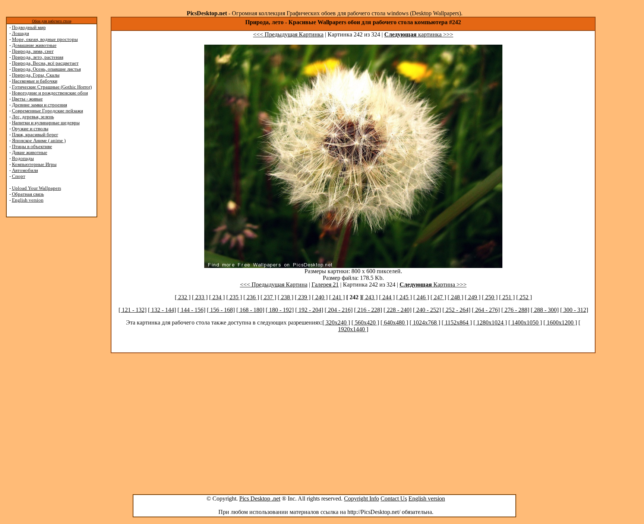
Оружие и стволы (30, 128)
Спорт (18, 176)
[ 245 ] (404, 297)
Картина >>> (433, 284)
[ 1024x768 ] (425, 322)
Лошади (20, 33)
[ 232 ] (182, 297)
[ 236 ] (251, 297)
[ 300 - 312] (574, 310)
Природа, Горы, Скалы (36, 75)
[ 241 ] (337, 297)
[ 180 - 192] (280, 310)
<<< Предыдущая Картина (273, 284)
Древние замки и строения (39, 105)
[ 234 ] (217, 297)
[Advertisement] (34, 335)
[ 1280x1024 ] (490, 322)
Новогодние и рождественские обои (50, 93)
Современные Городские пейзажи (47, 111)
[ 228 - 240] (397, 310)
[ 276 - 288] (515, 310)
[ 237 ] (268, 297)
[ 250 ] (490, 297)
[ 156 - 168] (221, 310)
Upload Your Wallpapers (36, 188)
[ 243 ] (370, 297)
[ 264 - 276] (486, 310)
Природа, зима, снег (33, 51)
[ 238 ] (285, 297)
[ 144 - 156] (191, 310)
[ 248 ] (455, 297)
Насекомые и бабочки (34, 81)
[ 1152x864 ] (457, 322)
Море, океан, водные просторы (45, 39)
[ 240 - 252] (427, 310)
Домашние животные (34, 45)
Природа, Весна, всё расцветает (45, 63)
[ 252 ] (524, 297)
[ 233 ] (200, 297)
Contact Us (394, 498)
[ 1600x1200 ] (560, 322)
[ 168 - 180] (250, 310)
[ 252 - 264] (456, 310)
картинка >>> (418, 34)
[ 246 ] (421, 297)
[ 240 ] (320, 297)
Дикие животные (29, 152)
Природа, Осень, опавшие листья (46, 69)
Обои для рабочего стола (51, 21)
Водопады (23, 158)
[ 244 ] (387, 297)
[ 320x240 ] (336, 322)
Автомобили (25, 170)
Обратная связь (28, 194)
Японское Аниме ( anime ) (39, 140)
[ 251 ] (507, 297)
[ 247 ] (438, 297)
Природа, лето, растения (37, 57)
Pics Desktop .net (259, 498)
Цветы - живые (27, 99)
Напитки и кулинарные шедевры (46, 122)
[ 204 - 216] (339, 310)
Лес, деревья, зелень (33, 116)
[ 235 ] (234, 297)
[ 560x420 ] (365, 322)
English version (28, 200)
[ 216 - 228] (368, 310)
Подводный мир (29, 27)
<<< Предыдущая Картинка (288, 34)
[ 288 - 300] (545, 310)
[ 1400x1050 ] (525, 322)
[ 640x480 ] (394, 322)
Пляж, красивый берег (35, 134)
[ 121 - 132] (132, 310)
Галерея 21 (325, 284)
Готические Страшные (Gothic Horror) (52, 87)
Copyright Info (361, 498)
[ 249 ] (472, 297)
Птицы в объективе (32, 146)
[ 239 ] (302, 297)
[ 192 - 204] (309, 310)
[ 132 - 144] (162, 310)
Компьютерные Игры (34, 164)
